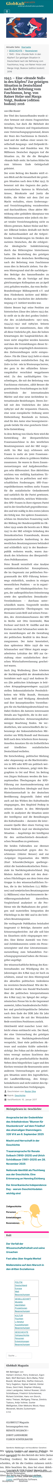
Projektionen (21, 1308)
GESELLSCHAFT (23, 1299)
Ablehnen (23, 1481)
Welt (17, 1291)
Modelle (19, 1302)
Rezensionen (12, 1223)
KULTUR (19, 1315)
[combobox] (19, 1355)
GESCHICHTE (21, 1332)
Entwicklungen (13, 1217)
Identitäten (20, 1305)
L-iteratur (19, 1321)
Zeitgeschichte (13, 1206)
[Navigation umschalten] (7, 11)
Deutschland (21, 1285)
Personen (11, 1212)
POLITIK (19, 1282)
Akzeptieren (8, 1481)
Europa (18, 1288)
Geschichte (20, 1095)
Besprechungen (22, 1311)
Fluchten (19, 1318)
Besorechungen (22, 1294)
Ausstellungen (21, 1324)
